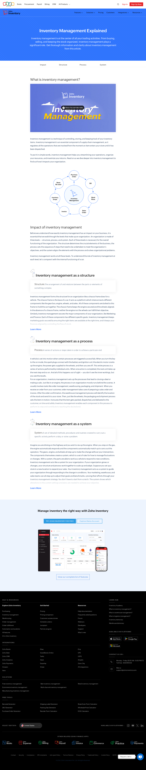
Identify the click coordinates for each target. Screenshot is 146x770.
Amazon (5, 667)
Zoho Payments (7, 663)
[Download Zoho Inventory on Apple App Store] (115, 639)
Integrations (122, 12)
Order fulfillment (8, 625)
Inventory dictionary (116, 620)
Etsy (79, 649)
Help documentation (85, 611)
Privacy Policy (80, 755)
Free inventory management (12, 684)
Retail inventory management (88, 684)
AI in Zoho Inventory (9, 636)
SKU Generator (7, 708)
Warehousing (6, 618)
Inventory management (10, 615)
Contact (13, 755)
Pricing (100, 12)
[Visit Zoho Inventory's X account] (137, 725)
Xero (4, 670)
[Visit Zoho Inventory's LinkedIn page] (142, 725)
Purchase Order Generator (11, 711)
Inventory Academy (116, 605)
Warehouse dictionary (116, 623)
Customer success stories (49, 618)
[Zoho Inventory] (11, 12)
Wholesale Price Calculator (87, 708)
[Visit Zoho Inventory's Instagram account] (128, 725)
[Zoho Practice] (117, 743)
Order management (9, 622)
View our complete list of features (73, 577)
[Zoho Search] (118, 4)
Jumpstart (43, 625)
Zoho (8, 4)
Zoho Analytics (7, 660)
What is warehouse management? (120, 612)
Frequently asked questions (87, 615)
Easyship (43, 663)
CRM (54, 4)
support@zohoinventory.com (126, 670)
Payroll (39, 4)
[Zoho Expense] (25, 743)
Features (77, 12)
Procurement (29, 4)
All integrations (83, 667)
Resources (137, 12)
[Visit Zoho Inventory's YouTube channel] (133, 725)
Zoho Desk (6, 653)
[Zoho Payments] (137, 743)
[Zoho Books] (7, 743)
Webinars (81, 622)
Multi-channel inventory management (53, 687)
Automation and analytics (11, 629)
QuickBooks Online (46, 653)
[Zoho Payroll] (60, 743)
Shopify (80, 660)
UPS (79, 653)
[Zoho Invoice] (77, 743)
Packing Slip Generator (48, 708)
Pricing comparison (46, 615)
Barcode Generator (8, 704)
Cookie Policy (105, 755)
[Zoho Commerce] (96, 743)
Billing (47, 4)
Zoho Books (6, 649)
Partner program (46, 629)
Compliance (30, 755)
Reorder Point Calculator (48, 711)
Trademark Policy (93, 755)
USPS (80, 656)
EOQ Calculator (83, 711)
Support (81, 629)
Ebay (42, 649)
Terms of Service (68, 755)
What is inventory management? (120, 609)
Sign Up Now (136, 4)
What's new (82, 632)
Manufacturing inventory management (15, 691)
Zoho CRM (6, 656)
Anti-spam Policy (55, 755)
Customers (110, 12)
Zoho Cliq (81, 663)
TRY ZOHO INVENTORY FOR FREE (60, 521)
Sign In (125, 4)
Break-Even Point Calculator (87, 704)
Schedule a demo (46, 622)
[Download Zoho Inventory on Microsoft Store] (115, 645)
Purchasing (6, 611)
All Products (63, 4)
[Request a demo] (140, 756)
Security (21, 755)
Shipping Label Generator (49, 704)
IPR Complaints (42, 755)
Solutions (90, 12)
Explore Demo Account (89, 521)
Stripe (42, 667)
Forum (80, 618)
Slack (42, 660)
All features (6, 632)
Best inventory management (50, 684)
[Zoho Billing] (43, 743)
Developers (82, 625)
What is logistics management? (119, 616)
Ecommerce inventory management (14, 687)
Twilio (42, 656)
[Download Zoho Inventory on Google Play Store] (131, 639)
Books (19, 4)
